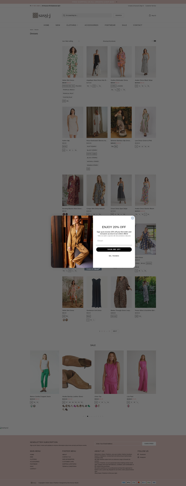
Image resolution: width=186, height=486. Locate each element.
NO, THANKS (114, 256)
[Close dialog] (132, 218)
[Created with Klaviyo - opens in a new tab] (93, 269)
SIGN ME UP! (114, 249)
